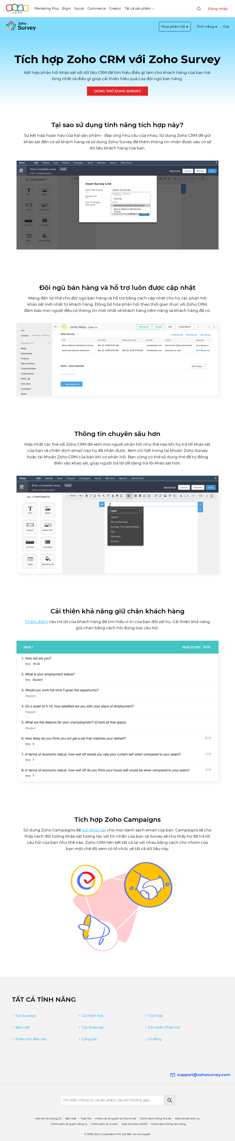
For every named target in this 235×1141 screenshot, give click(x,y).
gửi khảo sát (94, 830)
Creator (115, 8)
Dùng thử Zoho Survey (117, 91)
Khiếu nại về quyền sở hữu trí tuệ (115, 1118)
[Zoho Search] (199, 8)
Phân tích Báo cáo (30, 1039)
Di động (155, 1039)
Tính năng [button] (205, 26)
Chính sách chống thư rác (155, 1118)
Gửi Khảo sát (93, 1027)
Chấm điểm (36, 621)
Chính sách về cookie (104, 1124)
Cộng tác (89, 1039)
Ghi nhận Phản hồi (164, 1027)
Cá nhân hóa (93, 1015)
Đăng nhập (218, 8)
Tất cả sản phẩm (138, 8)
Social (79, 8)
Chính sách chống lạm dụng (168, 1124)
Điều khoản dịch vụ (187, 1118)
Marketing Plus (46, 8)
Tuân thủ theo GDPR (134, 1124)
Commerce (96, 8)
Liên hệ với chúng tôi (48, 1118)
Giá (226, 26)
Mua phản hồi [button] (173, 26)
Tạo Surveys (25, 1015)
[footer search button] (169, 1100)
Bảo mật (22, 1027)
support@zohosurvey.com (203, 1074)
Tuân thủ (86, 1118)
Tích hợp (155, 1015)
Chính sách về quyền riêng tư (69, 1124)
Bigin (66, 8)
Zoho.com (17, 8)
